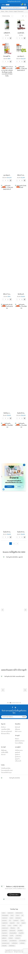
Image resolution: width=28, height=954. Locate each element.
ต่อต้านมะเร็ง (12, 930)
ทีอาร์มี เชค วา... (7, 413)
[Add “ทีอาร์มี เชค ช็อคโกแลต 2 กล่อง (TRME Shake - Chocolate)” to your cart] (24, 299)
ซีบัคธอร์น (13, 928)
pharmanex (18, 918)
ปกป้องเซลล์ (4, 935)
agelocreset (10, 913)
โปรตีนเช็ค (4, 945)
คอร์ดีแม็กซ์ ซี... (7, 32)
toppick (23, 923)
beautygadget (5, 915)
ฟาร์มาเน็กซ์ (18, 935)
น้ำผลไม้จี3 (20, 930)
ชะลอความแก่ (5, 928)
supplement (4, 923)
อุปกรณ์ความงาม (5, 943)
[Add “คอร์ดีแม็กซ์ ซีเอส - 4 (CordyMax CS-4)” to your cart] (10, 38)
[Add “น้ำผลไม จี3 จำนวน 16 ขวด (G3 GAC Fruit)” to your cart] (24, 418)
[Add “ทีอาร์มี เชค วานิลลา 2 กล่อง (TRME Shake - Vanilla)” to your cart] (10, 418)
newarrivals (4, 918)
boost (12, 915)
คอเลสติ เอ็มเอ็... (21, 32)
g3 (22, 915)
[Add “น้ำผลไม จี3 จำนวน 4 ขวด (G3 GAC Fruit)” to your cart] (24, 537)
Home (2, 11)
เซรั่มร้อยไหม (14, 943)
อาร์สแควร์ (17, 938)
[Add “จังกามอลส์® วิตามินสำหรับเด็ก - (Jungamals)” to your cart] (10, 61)
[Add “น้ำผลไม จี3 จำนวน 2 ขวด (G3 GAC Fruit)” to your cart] (10, 537)
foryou (17, 915)
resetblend (16, 920)
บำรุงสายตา (4, 933)
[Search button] (26, 8)
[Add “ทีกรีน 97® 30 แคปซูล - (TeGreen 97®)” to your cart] (10, 299)
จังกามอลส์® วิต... (7, 56)
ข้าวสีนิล (15, 925)
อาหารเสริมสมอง (13, 940)
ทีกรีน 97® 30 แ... (7, 294)
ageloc (3, 913)
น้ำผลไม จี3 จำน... (21, 413)
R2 (10, 920)
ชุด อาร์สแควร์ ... (21, 56)
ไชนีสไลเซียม (11, 945)
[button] (2, 609)
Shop (6, 11)
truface (3, 925)
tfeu (18, 923)
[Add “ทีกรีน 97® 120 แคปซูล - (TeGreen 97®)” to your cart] (24, 180)
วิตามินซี (10, 938)
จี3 (20, 925)
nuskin (11, 918)
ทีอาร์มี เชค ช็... (21, 294)
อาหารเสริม (4, 940)
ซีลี (18, 928)
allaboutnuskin (19, 913)
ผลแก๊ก (11, 935)
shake (22, 920)
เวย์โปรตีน (22, 943)
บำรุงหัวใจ (21, 933)
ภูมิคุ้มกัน (4, 938)
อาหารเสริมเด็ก (22, 940)
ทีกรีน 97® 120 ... (21, 175)
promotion (4, 920)
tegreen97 (12, 923)
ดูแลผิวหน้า (4, 930)
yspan (9, 925)
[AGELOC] (14, 610)
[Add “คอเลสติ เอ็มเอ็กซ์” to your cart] (24, 38)
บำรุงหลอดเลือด (13, 933)
